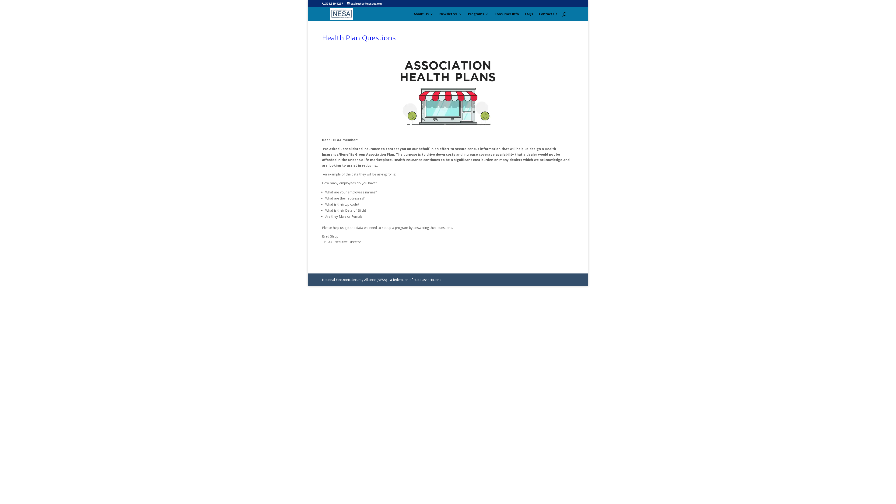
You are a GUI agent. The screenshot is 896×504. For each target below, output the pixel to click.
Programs (476, 14)
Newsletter (448, 14)
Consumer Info (507, 14)
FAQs (529, 14)
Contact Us (548, 14)
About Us (421, 14)
